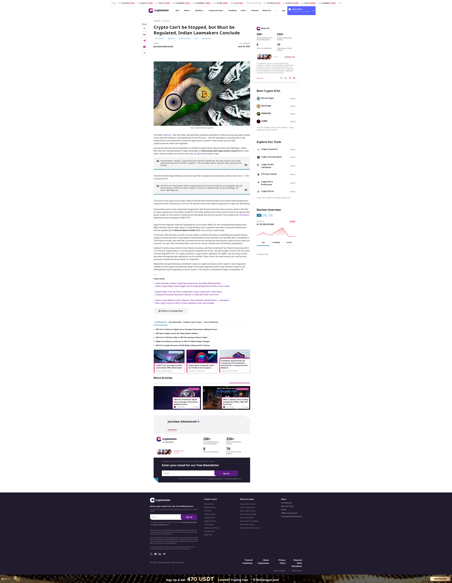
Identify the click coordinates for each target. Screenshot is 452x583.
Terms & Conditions (247, 561)
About (283, 499)
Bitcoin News (166, 21)
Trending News (160, 322)
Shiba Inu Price (210, 514)
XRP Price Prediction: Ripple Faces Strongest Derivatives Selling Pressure (186, 329)
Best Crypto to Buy (247, 511)
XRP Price (208, 511)
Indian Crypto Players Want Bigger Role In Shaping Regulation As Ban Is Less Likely (192, 286)
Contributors (286, 503)
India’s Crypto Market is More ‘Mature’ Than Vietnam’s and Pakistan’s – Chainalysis (192, 300)
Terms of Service (231, 479)
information (244, 215)
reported (200, 153)
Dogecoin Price (210, 521)
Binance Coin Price (211, 528)
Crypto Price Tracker (248, 504)
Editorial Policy (287, 506)
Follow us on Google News (172, 311)
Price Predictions (211, 322)
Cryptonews (157, 21)
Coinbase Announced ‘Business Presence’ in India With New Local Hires (187, 294)
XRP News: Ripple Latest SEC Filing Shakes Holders (177, 333)
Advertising (297, 570)
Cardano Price (209, 518)
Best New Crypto (246, 518)
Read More (172, 430)
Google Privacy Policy (215, 479)
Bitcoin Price (209, 504)
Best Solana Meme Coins (250, 528)
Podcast (254, 10)
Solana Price (209, 524)
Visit (292, 98)
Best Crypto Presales (248, 514)
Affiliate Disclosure (289, 513)
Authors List (290, 57)
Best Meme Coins (247, 524)
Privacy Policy (281, 561)
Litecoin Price (209, 531)
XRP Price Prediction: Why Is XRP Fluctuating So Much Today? (182, 337)
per (238, 203)
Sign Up (226, 473)
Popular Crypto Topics (192, 322)
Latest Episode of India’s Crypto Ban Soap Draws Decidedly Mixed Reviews (188, 283)
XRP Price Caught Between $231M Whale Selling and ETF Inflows (183, 345)
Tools (243, 10)
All (177, 10)
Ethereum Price (210, 507)
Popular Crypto (210, 499)
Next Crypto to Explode (249, 521)
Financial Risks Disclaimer (297, 563)
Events (284, 510)
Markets (199, 10)
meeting (166, 135)
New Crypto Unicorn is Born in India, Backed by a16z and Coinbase (184, 303)
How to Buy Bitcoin (247, 507)
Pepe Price (208, 535)
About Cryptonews (263, 561)
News (186, 10)
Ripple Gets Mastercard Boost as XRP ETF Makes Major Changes (183, 341)
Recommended (175, 322)
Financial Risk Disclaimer (291, 516)
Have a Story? (279, 570)
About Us (266, 10)
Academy (232, 10)
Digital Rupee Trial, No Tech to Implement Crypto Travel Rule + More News (188, 291)
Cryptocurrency (216, 10)
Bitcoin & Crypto (247, 499)
